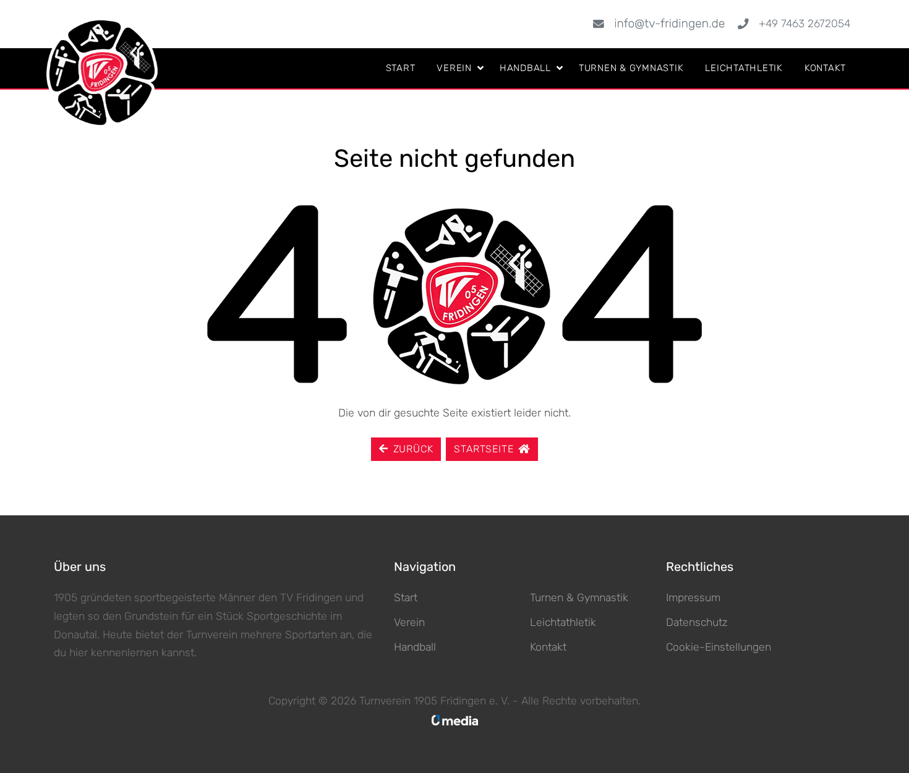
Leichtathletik (744, 68)
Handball (525, 68)
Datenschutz (697, 622)
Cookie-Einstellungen (718, 647)
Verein (454, 68)
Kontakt (825, 68)
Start (401, 68)
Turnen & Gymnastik (631, 68)
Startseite (483, 449)
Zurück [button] (413, 449)
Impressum (693, 597)
